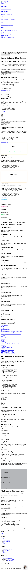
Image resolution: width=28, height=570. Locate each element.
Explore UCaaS (4, 197)
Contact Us (3, 533)
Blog (2, 37)
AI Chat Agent (4, 73)
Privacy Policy (6, 550)
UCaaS (9, 73)
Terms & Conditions (7, 549)
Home (2, 2)
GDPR (4, 552)
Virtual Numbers (6, 540)
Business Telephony (12, 71)
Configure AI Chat (5, 170)
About (4, 2)
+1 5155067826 (10, 560)
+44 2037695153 (11, 559)
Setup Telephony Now (5, 111)
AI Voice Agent (20, 71)
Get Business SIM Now (6, 90)
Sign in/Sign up (11, 37)
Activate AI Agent (4, 142)
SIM (4, 543)
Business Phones (6, 541)
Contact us (5, 37)
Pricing (2, 32)
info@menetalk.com (7, 558)
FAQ (4, 551)
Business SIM (4, 71)
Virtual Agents (6, 538)
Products (2, 3)
